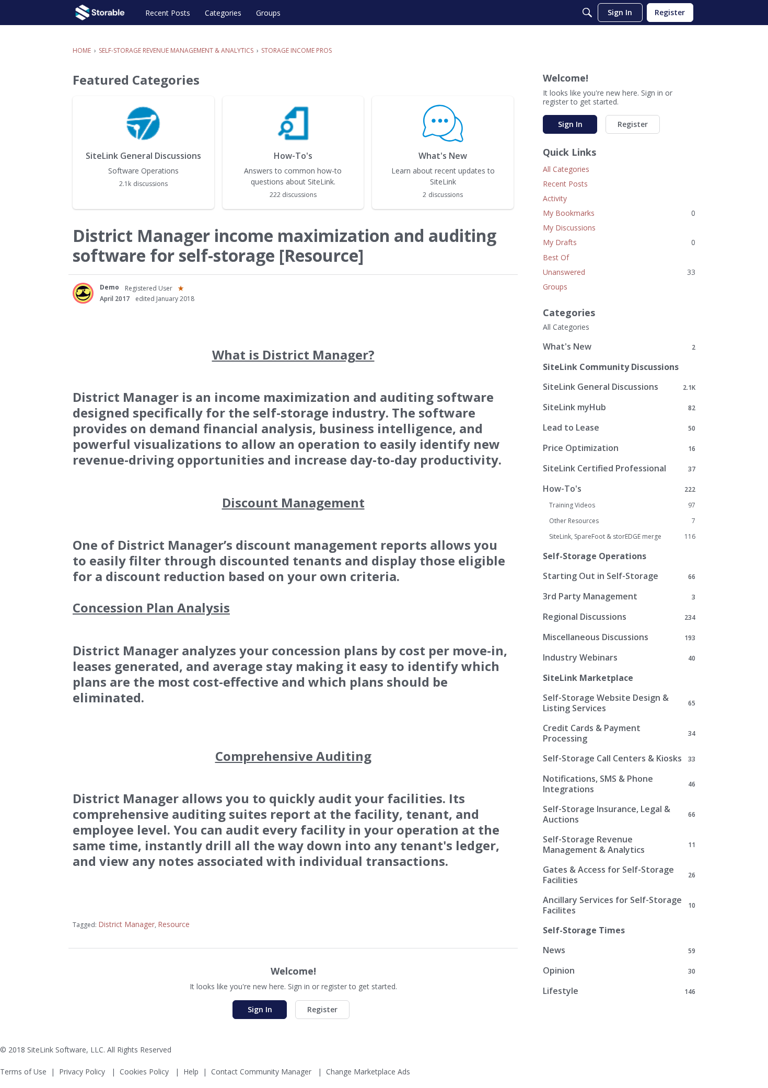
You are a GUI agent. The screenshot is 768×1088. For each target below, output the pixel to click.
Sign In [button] (260, 1009)
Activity (555, 198)
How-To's (619, 488)
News (619, 950)
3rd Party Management (619, 596)
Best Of (556, 257)
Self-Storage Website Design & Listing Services (619, 702)
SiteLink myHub (619, 407)
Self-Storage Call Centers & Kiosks (619, 758)
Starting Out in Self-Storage (619, 576)
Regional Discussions (619, 616)
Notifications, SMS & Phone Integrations (619, 783)
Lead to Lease (619, 427)
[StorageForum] (100, 12)
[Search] (587, 12)
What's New (619, 346)
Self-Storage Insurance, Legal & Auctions (619, 814)
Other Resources (622, 521)
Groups (555, 287)
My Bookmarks (619, 213)
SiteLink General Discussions (619, 386)
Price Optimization (619, 448)
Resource (174, 924)
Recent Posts (565, 184)
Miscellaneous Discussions (619, 637)
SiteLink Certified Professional (619, 468)
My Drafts (619, 242)
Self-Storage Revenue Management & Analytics (619, 844)
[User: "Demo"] (83, 293)
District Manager (126, 924)
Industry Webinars (619, 657)
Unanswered (619, 272)
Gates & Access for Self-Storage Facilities (619, 874)
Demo (109, 287)
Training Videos (622, 505)
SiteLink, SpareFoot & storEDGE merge (622, 536)
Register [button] (322, 1009)
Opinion (619, 970)
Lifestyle (619, 991)
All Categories (566, 169)
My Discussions (569, 228)
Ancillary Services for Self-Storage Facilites (619, 905)
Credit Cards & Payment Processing (619, 733)
